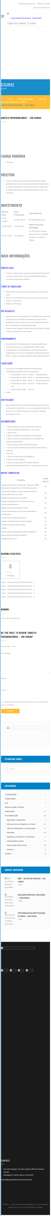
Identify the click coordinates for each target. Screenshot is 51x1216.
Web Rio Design (36, 1207)
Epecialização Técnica (14, 807)
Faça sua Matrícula (41, 8)
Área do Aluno (44, 4)
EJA (6, 803)
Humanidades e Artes (15, 841)
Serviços (10, 849)
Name (4, 678)
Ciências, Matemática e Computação (21, 828)
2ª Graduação (11, 795)
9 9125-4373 (28, 1175)
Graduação (9, 811)
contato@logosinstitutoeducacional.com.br (16, 1180)
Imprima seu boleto (27, 4)
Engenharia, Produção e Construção (21, 837)
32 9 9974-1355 (16, 1175)
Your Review (6, 653)
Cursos (9, 99)
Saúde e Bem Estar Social (17, 845)
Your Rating (5, 646)
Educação (10, 833)
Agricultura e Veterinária (16, 820)
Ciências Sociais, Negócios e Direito (21, 824)
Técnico (8, 854)
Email (4, 690)
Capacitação (10, 799)
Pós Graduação (25, 99)
